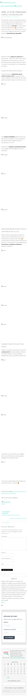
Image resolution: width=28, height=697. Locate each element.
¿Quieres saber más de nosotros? (17, 657)
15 (6, 493)
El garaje (12, 6)
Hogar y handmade (5, 6)
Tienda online (19, 6)
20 (15, 493)
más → (3, 602)
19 (13, 493)
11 (25, 491)
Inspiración (7, 522)
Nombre (3, 552)
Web (2, 564)
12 (1, 493)
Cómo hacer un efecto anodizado (18, 518)
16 (8, 493)
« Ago (8, 677)
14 (5, 493)
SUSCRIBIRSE (9, 637)
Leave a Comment (16, 16)
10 (23, 491)
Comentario (4, 536)
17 (10, 493)
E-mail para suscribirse (10, 629)
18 (11, 493)
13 (3, 493)
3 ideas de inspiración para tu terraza (11, 515)
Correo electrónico (6, 558)
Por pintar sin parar (11, 2)
